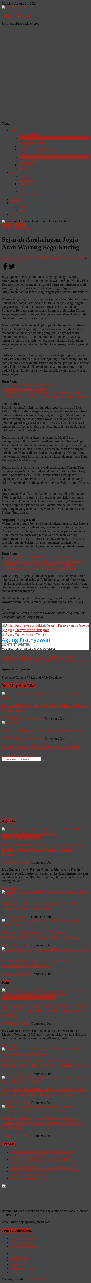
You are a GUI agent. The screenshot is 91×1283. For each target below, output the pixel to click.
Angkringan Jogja (73, 257)
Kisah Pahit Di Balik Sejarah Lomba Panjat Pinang (44, 1167)
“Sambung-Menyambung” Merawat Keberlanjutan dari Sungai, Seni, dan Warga (41, 934)
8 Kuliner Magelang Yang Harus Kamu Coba (41, 730)
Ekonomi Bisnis (29, 134)
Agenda (24, 176)
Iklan (13, 1272)
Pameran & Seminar (32, 195)
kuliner (6, 261)
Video (23, 210)
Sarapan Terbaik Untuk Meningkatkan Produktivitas (40, 565)
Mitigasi (24, 153)
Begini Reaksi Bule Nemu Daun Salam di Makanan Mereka (46, 396)
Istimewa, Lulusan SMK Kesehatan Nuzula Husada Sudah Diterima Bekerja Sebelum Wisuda (45, 1063)
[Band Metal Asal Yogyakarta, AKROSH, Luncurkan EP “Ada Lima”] (45, 953)
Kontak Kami (19, 1261)
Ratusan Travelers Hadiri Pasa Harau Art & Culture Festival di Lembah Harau (44, 1173)
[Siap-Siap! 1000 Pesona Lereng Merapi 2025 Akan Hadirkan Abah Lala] (45, 896)
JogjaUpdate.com (17, 15)
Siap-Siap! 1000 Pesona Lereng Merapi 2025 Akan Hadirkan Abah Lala (40, 906)
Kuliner (24, 138)
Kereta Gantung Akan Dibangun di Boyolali (40, 747)
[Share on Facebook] (5, 269)
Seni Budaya (27, 180)
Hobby (50, 998)
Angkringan (52, 257)
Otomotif (25, 146)
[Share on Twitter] (11, 269)
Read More (9, 888)
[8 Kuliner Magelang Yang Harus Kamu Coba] (10, 722)
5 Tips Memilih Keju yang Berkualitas (30, 385)
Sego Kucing (21, 261)
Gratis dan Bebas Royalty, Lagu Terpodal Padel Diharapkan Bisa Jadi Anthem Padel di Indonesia (43, 1154)
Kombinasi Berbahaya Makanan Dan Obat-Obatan (40, 557)
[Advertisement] (45, 74)
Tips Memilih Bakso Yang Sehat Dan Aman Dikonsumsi (43, 561)
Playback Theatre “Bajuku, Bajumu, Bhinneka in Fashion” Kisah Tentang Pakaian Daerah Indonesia (45, 850)
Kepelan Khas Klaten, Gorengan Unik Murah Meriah (41, 393)
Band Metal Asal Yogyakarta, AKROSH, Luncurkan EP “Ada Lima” (37, 963)
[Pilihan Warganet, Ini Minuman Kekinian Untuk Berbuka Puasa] (45, 697)
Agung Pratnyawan (26, 639)
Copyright (17, 1264)
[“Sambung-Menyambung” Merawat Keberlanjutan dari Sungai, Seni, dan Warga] (45, 924)
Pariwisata (25, 157)
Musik (23, 191)
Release (18, 837)
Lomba (23, 187)
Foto (22, 206)
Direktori (16, 199)
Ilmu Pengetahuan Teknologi (38, 149)
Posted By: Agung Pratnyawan (22, 257)
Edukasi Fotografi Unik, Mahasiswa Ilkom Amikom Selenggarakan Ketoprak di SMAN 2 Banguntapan (42, 1123)
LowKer (16, 214)
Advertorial (9, 998)
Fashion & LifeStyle (32, 142)
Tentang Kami (19, 1257)
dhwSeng (24, 755)
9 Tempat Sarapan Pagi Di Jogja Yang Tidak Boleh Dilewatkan (44, 661)
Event (14, 172)
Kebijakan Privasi (22, 1268)
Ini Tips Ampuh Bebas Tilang (30, 1178)
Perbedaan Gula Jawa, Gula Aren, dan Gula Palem (40, 568)
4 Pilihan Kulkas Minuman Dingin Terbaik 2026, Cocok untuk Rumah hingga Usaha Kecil (44, 1092)
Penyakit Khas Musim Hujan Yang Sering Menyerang (38, 657)
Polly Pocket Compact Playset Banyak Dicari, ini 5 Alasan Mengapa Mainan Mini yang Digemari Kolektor (44, 1011)
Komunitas (26, 184)
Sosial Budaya (28, 161)
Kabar (14, 130)
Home (14, 1253)
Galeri (14, 203)
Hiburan (24, 168)
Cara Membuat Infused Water (25, 389)
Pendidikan (26, 165)
